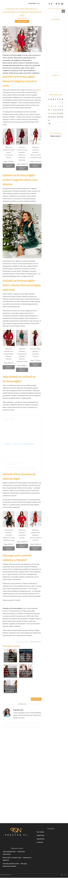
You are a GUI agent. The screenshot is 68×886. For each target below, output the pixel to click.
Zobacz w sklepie (8, 165)
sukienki (38, 90)
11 (51, 110)
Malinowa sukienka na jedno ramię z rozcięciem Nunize (9, 152)
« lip (49, 123)
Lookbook (39, 842)
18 (51, 113)
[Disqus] (22, 752)
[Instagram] (51, 4)
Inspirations (22, 704)
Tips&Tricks (40, 835)
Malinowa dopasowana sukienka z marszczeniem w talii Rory (35, 535)
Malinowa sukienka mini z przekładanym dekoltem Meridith (9, 354)
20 (55, 113)
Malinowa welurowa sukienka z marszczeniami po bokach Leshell (35, 152)
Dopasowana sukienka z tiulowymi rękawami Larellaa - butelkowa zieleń (9, 535)
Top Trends (40, 832)
